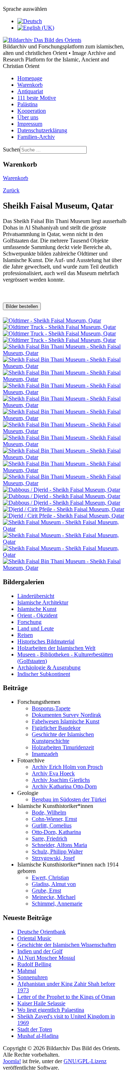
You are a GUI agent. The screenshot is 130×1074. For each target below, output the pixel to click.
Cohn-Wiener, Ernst (54, 819)
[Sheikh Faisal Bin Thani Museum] (65, 353)
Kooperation (31, 111)
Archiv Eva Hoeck (53, 773)
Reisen (25, 635)
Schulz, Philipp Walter (57, 851)
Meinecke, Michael (53, 897)
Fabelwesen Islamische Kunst (65, 721)
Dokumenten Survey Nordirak (66, 715)
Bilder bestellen (22, 306)
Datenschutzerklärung (42, 130)
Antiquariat (30, 91)
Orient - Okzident (37, 615)
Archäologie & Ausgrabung (49, 667)
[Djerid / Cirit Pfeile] (63, 509)
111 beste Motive (36, 98)
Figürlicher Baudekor (56, 728)
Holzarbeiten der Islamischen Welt (56, 648)
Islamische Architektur (42, 602)
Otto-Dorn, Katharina (56, 832)
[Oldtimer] (52, 320)
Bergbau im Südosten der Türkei (69, 799)
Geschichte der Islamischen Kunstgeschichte (63, 737)
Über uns (27, 117)
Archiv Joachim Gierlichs (61, 780)
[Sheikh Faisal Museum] (65, 529)
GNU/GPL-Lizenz (85, 1061)
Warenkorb (30, 85)
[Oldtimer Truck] (59, 327)
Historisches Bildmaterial (45, 641)
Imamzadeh (45, 754)
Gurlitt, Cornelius (52, 825)
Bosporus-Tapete (51, 708)
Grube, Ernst (46, 890)
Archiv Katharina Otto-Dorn (64, 786)
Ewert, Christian (50, 877)
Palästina (27, 104)
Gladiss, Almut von (54, 884)
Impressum (29, 124)
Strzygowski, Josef (53, 858)
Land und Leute (35, 628)
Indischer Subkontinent (43, 674)
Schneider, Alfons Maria (59, 845)
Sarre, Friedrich (49, 838)
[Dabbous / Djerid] (61, 490)
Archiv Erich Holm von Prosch (67, 767)
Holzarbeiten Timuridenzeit (63, 747)
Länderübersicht (35, 596)
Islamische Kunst (36, 609)
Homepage (29, 78)
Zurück (11, 190)
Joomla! (12, 1061)
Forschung (29, 622)
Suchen (11, 149)
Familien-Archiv (36, 137)
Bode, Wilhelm (49, 812)
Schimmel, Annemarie (57, 903)
